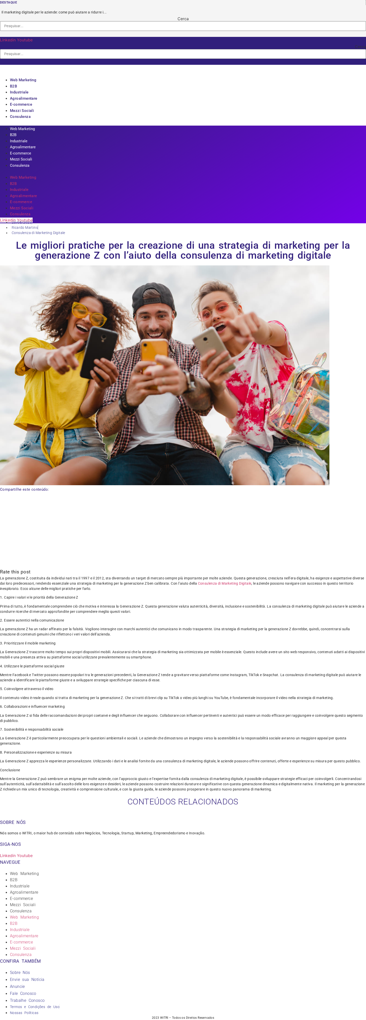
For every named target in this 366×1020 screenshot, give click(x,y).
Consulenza (20, 116)
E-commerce (21, 104)
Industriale (19, 92)
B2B (13, 86)
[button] (183, 34)
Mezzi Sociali (22, 110)
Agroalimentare (23, 98)
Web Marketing (23, 80)
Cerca (183, 19)
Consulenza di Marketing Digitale (38, 233)
